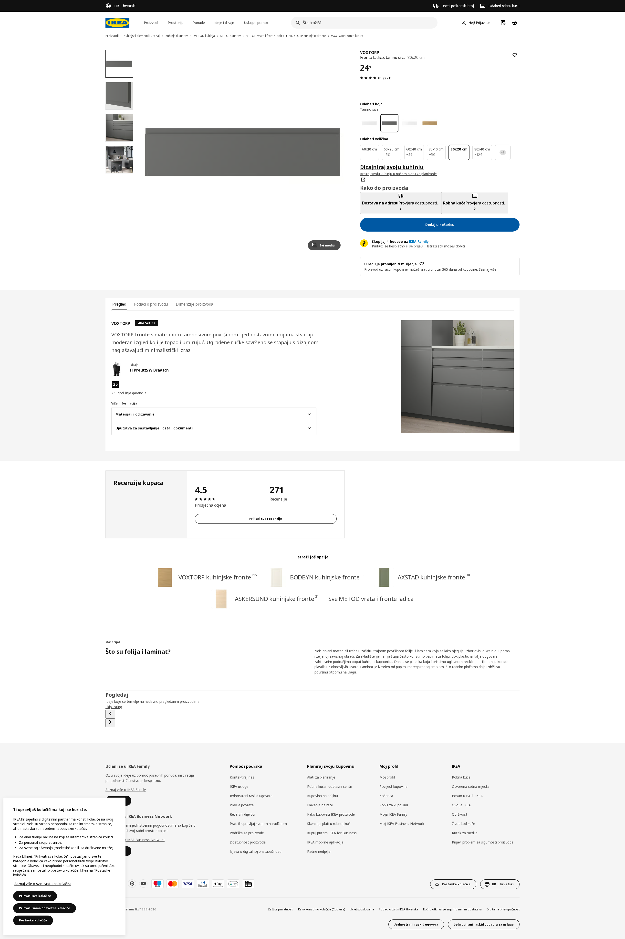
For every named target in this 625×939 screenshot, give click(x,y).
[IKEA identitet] (117, 23)
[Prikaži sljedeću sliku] (335, 152)
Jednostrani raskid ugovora (251, 795)
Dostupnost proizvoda (248, 842)
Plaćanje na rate (320, 805)
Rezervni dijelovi (242, 814)
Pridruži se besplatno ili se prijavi (397, 246)
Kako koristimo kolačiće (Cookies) (321, 909)
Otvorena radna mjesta (470, 786)
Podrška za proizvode (247, 833)
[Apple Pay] (218, 883)
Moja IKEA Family (393, 814)
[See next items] (110, 722)
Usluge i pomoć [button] (256, 22)
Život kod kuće (463, 823)
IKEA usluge (239, 786)
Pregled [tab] (119, 304)
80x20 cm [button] (416, 57)
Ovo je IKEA (461, 805)
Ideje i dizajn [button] (224, 22)
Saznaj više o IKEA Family (125, 789)
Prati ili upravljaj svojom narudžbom (258, 823)
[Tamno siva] (389, 123)
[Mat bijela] (369, 123)
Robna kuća (461, 777)
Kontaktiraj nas (242, 777)
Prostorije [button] (176, 22)
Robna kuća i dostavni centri (329, 786)
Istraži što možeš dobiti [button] (446, 246)
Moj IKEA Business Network (401, 823)
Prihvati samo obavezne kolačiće (44, 908)
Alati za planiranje (321, 777)
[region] (243, 152)
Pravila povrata (242, 805)
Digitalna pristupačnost (503, 909)
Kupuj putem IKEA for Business (332, 833)
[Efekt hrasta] (430, 123)
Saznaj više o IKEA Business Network (135, 839)
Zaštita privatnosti (280, 909)
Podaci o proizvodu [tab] (151, 304)
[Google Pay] (233, 883)
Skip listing (113, 706)
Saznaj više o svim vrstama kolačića (42, 883)
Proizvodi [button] (151, 22)
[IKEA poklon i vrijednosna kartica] (248, 883)
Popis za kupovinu (393, 805)
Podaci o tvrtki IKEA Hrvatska (398, 909)
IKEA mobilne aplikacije (325, 842)
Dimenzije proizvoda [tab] (194, 304)
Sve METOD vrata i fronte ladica (371, 599)
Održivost (459, 814)
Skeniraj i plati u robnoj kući (329, 823)
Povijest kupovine (393, 786)
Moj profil (387, 777)
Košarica (386, 795)
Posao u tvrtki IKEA (467, 795)
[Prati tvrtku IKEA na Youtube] (143, 883)
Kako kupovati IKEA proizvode (331, 814)
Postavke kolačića (33, 920)
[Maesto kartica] (157, 883)
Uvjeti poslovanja (362, 909)
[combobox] (363, 23)
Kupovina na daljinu (322, 795)
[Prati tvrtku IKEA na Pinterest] (132, 883)
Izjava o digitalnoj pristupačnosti (255, 851)
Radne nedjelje (319, 851)
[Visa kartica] (188, 883)
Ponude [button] (199, 22)
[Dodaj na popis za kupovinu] (515, 55)
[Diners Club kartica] (203, 883)
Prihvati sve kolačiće (35, 896)
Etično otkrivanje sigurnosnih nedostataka (452, 909)
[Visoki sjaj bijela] (409, 123)
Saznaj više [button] (487, 269)
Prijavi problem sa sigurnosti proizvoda (482, 842)
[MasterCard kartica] (173, 883)
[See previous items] (110, 714)
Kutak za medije (465, 833)
